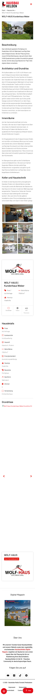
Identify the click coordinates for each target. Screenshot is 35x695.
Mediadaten (28, 682)
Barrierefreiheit (9, 690)
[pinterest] (26, 675)
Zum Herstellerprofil (11, 559)
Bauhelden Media (13, 682)
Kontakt (22, 682)
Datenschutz (23, 687)
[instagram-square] (15, 675)
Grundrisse (8, 310)
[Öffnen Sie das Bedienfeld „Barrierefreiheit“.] (4, 691)
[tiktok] (21, 675)
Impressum (11, 687)
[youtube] (9, 675)
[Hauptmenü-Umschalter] (31, 4)
